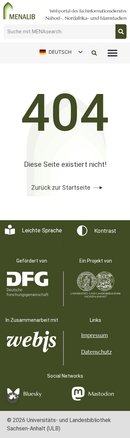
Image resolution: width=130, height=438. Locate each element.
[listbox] (61, 51)
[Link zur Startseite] (19, 10)
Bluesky (32, 393)
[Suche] (121, 31)
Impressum (94, 335)
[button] (113, 53)
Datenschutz (96, 351)
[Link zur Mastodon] (78, 394)
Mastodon (101, 393)
